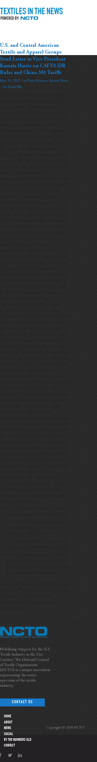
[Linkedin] (20, 756)
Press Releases (37, 81)
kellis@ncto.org (41, 602)
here (48, 484)
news (7, 728)
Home (7, 717)
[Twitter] (10, 756)
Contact (9, 746)
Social (8, 734)
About (8, 723)
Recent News (58, 81)
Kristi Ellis (15, 87)
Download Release (17, 584)
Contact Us (22, 702)
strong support (51, 280)
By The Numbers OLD (17, 740)
